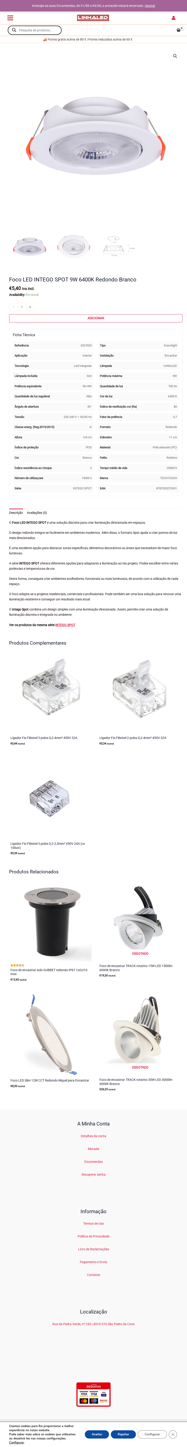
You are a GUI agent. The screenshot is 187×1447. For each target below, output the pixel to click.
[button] (175, 56)
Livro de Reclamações (93, 1249)
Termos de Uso (93, 1223)
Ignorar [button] (150, 6)
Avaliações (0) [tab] (37, 513)
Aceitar (97, 1434)
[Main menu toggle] (10, 17)
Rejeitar (123, 1434)
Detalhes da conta (93, 1136)
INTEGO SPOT (65, 625)
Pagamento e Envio (93, 1262)
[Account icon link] (173, 18)
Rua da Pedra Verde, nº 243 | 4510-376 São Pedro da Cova (93, 1324)
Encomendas (93, 1162)
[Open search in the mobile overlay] (34, 30)
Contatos (93, 1275)
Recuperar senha (94, 1174)
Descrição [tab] (16, 513)
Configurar (16, 1443)
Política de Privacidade (93, 1236)
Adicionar (96, 318)
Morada (93, 1149)
